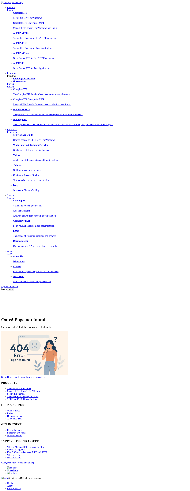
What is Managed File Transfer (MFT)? (25, 447)
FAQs (10, 413)
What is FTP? (13, 455)
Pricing (10, 86)
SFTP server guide (15, 449)
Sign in (4, 286)
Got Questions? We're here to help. (18, 462)
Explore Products (26, 377)
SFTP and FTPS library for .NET (22, 396)
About (10, 253)
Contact (10, 483)
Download (13, 286)
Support (11, 198)
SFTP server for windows (19, 388)
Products (11, 10)
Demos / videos (14, 416)
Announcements (14, 418)
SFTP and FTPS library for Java (22, 399)
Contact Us (40, 377)
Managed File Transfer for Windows (24, 391)
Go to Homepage (9, 377)
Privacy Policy (14, 488)
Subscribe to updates (16, 432)
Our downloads (14, 435)
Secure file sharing (15, 394)
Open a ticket (13, 410)
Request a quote (14, 430)
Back (10, 289)
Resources (12, 132)
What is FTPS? (14, 457)
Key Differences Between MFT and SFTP (27, 452)
